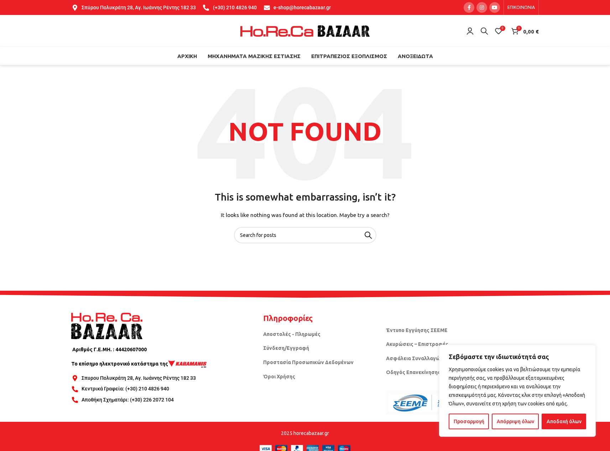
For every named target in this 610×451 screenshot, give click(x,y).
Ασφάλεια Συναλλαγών (414, 358)
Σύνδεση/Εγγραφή (286, 348)
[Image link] (106, 325)
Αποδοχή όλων (564, 421)
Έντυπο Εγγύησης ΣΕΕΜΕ (417, 330)
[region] (517, 391)
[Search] (484, 31)
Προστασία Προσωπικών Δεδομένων (308, 362)
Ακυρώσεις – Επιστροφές (417, 344)
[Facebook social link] (469, 7)
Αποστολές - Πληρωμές (291, 334)
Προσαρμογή (469, 421)
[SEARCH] (368, 235)
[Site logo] (305, 30)
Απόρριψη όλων (515, 421)
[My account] (470, 31)
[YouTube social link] (494, 7)
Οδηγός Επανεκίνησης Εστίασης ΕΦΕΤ (433, 372)
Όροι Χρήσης (279, 376)
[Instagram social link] (481, 7)
